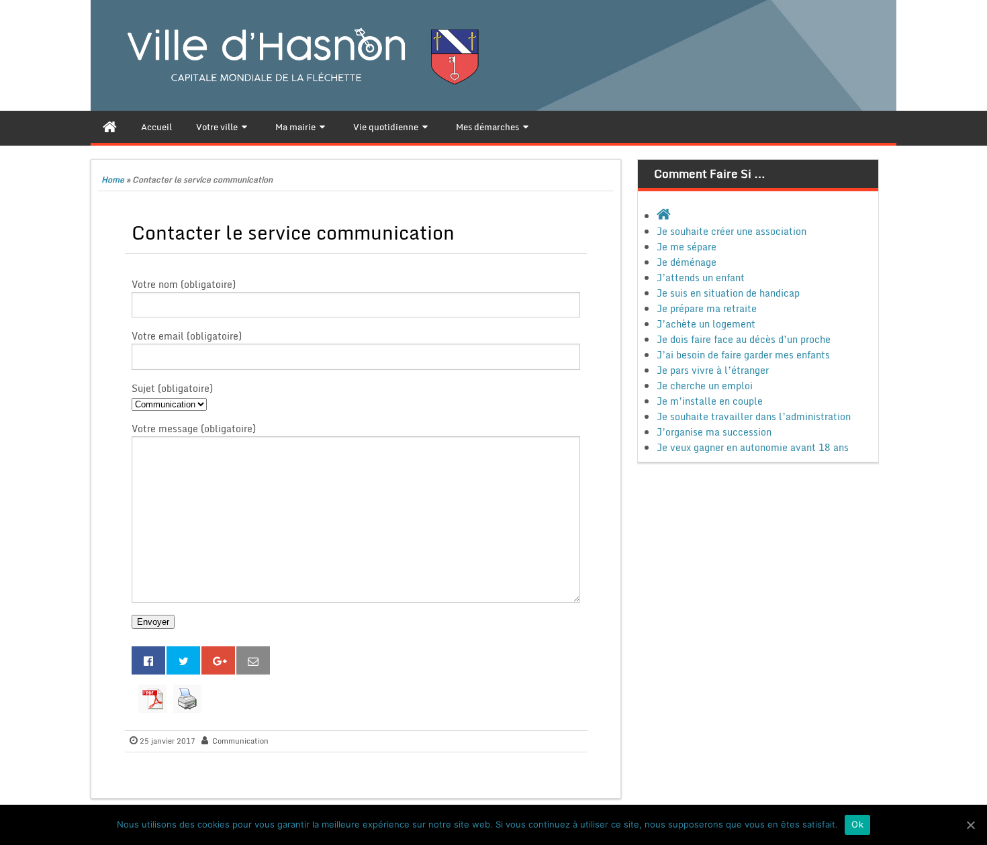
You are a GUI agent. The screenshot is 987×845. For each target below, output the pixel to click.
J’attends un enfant (701, 277)
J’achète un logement (706, 324)
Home (112, 179)
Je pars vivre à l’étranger (713, 370)
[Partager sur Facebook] (148, 660)
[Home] (110, 127)
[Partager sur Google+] (218, 660)
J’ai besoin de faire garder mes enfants (743, 354)
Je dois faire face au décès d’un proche (744, 339)
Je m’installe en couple (710, 401)
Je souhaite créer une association (731, 231)
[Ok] (970, 825)
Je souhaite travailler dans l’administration (754, 416)
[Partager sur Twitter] (183, 660)
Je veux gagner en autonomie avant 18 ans (753, 447)
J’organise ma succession (714, 432)
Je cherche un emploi (705, 385)
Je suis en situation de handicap (728, 293)
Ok (857, 824)
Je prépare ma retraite (707, 308)
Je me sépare (686, 246)
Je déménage (686, 262)
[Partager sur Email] (253, 660)
